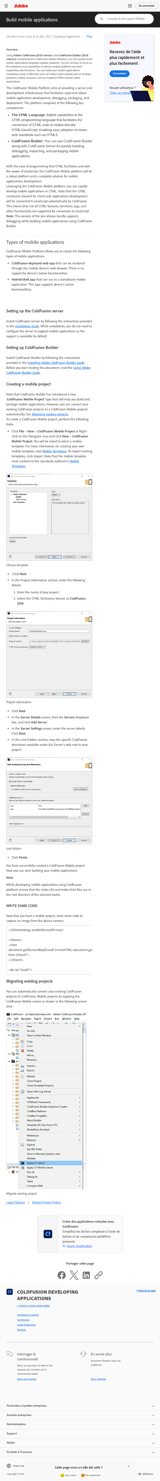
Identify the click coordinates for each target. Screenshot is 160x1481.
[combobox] (124, 19)
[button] (130, 5)
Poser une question (26, 1379)
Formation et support (28, 1314)
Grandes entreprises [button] (19, 1415)
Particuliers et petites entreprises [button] (27, 1405)
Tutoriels (21, 1329)
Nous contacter (98, 1379)
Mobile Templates (54, 451)
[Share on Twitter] (74, 1279)
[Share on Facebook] (61, 1279)
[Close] (128, 1466)
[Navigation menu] (6, 5)
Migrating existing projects (50, 414)
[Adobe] (21, 5)
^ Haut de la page (146, 1290)
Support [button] (12, 1433)
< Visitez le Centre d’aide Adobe (33, 1305)
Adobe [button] (11, 1442)
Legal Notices (15, 1202)
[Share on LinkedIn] (86, 1279)
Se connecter (147, 5)
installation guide (27, 326)
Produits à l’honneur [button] (19, 1452)
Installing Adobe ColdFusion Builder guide (56, 363)
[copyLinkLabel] (98, 1279)
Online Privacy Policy (46, 1202)
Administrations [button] (16, 1424)
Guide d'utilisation (26, 1324)
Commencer (23, 1319)
